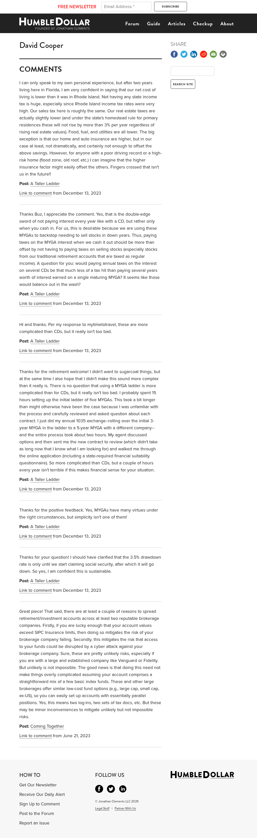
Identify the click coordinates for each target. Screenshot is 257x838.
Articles (176, 23)
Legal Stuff (102, 808)
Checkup (203, 23)
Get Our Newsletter (38, 785)
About (227, 23)
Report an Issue (34, 823)
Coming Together (47, 726)
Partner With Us (125, 808)
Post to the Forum (36, 813)
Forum (132, 23)
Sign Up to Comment (39, 804)
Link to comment (35, 193)
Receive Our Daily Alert (42, 794)
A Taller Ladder (45, 183)
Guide (153, 23)
